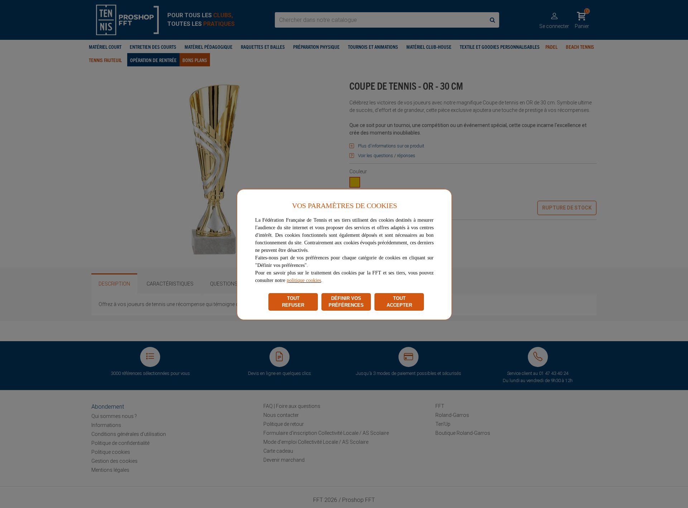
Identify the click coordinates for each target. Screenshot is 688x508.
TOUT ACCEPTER (399, 302)
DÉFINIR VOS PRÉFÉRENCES (346, 302)
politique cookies (304, 280)
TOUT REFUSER (293, 302)
